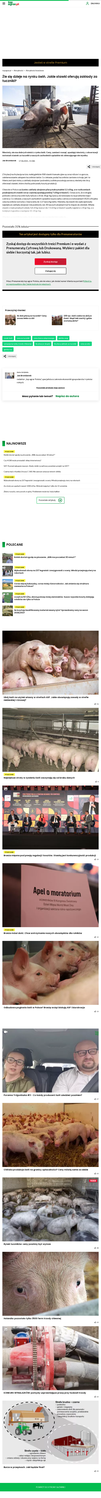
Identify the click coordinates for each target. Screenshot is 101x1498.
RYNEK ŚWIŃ (8, 338)
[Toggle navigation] (4, 3)
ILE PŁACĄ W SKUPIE (43, 344)
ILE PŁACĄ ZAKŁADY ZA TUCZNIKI (65, 344)
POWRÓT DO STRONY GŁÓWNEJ (50, 1487)
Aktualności (18, 70)
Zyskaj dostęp (51, 261)
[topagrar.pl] (13, 3)
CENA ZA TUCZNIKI (23, 338)
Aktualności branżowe (35, 70)
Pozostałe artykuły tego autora (50, 388)
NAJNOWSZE (16, 443)
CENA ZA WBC (85, 344)
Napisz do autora (67, 396)
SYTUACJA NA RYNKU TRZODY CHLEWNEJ (17, 344)
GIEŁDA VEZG (63, 338)
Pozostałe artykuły (47, 500)
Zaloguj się (50, 271)
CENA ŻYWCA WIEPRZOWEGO (44, 338)
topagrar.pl (6, 70)
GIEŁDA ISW (8, 349)
